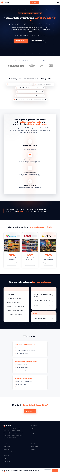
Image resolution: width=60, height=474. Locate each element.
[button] (58, 2)
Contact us (34, 2)
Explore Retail (20, 40)
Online (32, 433)
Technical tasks (7, 446)
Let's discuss (29, 411)
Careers (33, 449)
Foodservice (34, 431)
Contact (5, 464)
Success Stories (34, 446)
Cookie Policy (5, 471)
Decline (47, 471)
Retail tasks (6, 443)
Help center (6, 449)
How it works (7, 461)
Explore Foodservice (36, 40)
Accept (55, 471)
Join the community (8, 451)
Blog (5, 458)
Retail (32, 428)
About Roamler (34, 443)
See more (11, 263)
